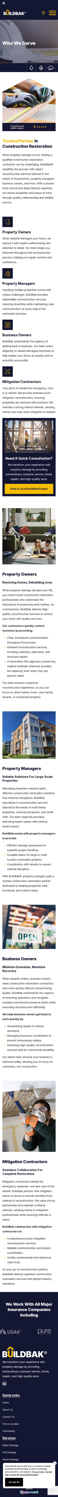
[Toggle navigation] (52, 13)
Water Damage (10, 1445)
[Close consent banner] (55, 1463)
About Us (7, 1409)
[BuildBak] (15, 11)
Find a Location (10, 1423)
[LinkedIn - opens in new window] (3, 2)
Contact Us (8, 1416)
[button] (29, 1491)
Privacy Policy (38, 1472)
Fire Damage (9, 1452)
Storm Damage (10, 1459)
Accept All (14, 1482)
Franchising (8, 1431)
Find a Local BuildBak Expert (29, 488)
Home (5, 1402)
